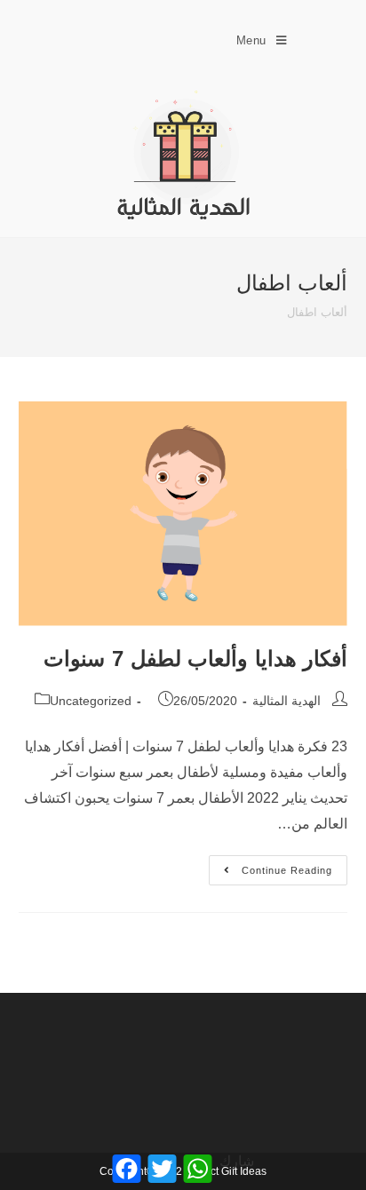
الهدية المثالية (286, 701)
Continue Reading (270, 865)
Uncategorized (90, 701)
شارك (236, 1161)
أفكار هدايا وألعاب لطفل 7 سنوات (195, 658)
